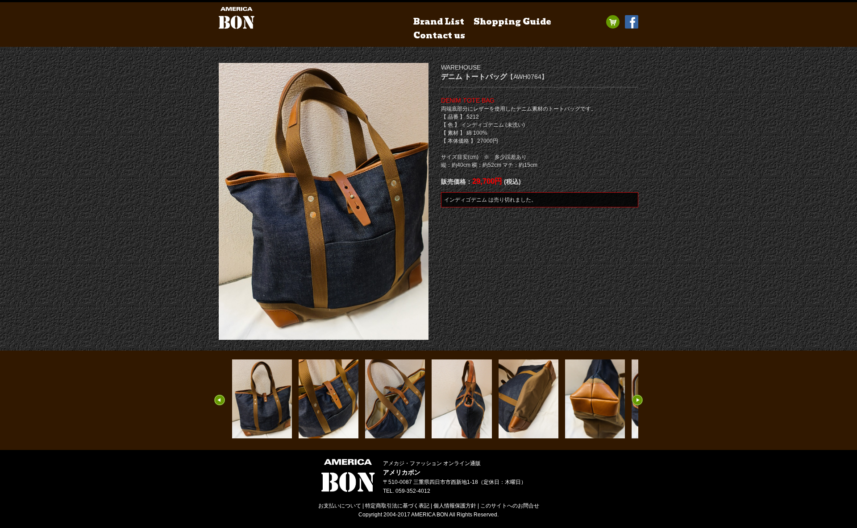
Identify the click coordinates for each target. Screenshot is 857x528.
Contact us (439, 35)
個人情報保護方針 (454, 506)
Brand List (438, 21)
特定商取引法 (397, 506)
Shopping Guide (512, 21)
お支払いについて (339, 506)
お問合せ (509, 506)
